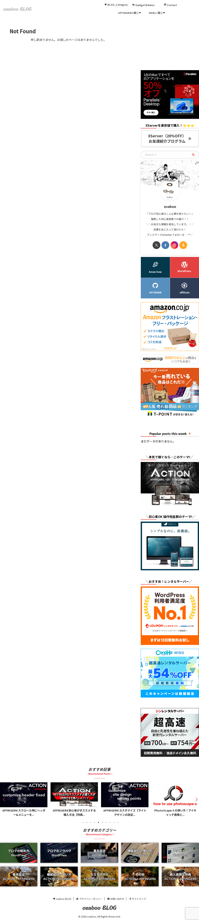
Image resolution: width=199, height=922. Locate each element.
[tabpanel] (23, 800)
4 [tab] (95, 822)
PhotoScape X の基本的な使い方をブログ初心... (175, 812)
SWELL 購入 (156, 13)
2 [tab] (87, 822)
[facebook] (165, 245)
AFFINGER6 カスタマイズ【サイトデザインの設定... (74, 812)
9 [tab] (114, 822)
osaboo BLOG (63, 898)
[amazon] (183, 245)
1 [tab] (83, 822)
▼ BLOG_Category (116, 5)
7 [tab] (106, 822)
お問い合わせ (117, 898)
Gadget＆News (144, 5)
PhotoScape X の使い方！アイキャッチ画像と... (125, 812)
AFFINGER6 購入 (128, 13)
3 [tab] (91, 822)
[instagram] (174, 245)
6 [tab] (102, 822)
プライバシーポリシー (90, 898)
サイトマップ (138, 898)
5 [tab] (98, 822)
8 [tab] (110, 822)
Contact (171, 5)
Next (195, 799)
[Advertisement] (170, 43)
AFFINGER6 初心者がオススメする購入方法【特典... (23, 812)
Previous (3, 799)
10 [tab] (118, 822)
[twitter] (156, 245)
